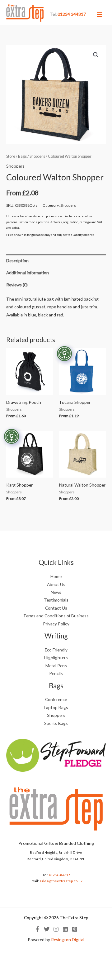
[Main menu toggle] (100, 14)
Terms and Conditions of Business (56, 615)
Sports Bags (56, 723)
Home (56, 576)
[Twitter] (46, 929)
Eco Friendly (56, 649)
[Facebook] (37, 929)
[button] (95, 54)
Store (10, 156)
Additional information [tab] (27, 272)
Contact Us (56, 608)
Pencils (56, 673)
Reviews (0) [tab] (17, 284)
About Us (56, 584)
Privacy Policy (56, 623)
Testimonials (56, 599)
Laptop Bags (56, 707)
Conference (56, 699)
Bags (22, 156)
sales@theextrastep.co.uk (61, 881)
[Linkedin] (65, 929)
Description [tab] (17, 260)
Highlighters (56, 657)
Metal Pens (56, 665)
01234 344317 (59, 875)
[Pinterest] (74, 929)
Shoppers (37, 156)
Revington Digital (67, 939)
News (56, 592)
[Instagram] (56, 929)
